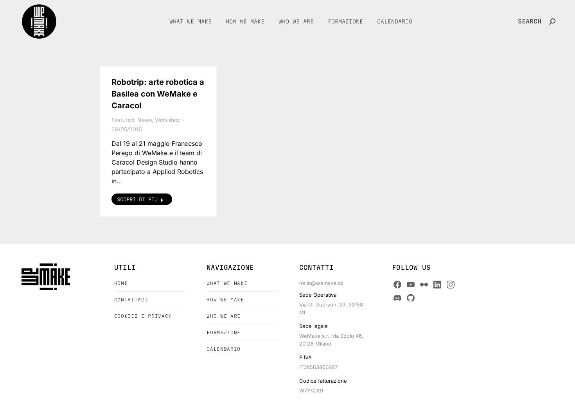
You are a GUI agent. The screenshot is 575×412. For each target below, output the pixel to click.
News (144, 119)
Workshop (168, 119)
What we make (227, 283)
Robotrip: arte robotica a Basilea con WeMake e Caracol (157, 93)
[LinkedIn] (437, 284)
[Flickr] (424, 284)
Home (121, 283)
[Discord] (397, 297)
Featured (122, 119)
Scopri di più (137, 199)
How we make (225, 299)
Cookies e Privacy (143, 316)
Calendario (224, 348)
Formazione (224, 332)
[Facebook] (397, 284)
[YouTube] (410, 284)
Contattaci (131, 299)
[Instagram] (450, 284)
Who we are (224, 316)
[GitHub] (410, 297)
